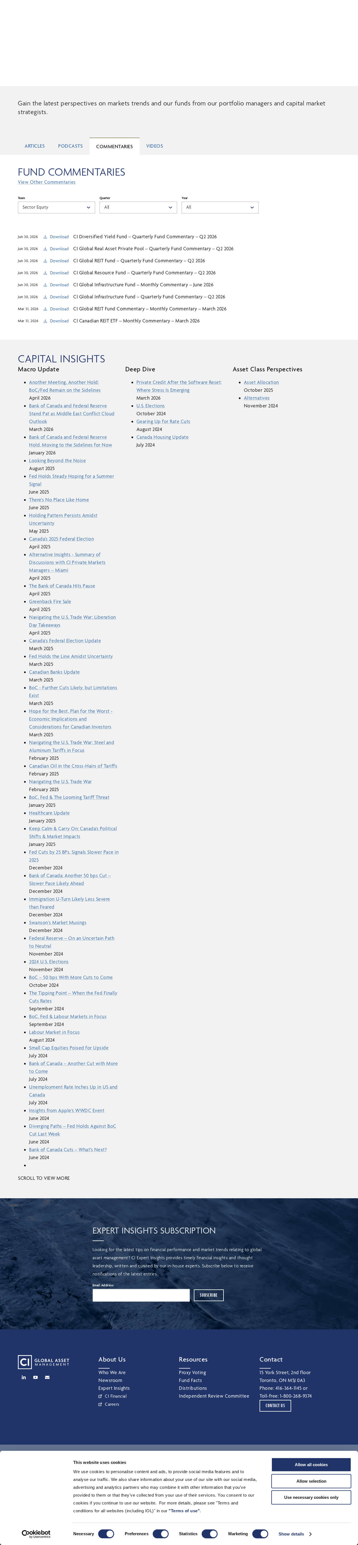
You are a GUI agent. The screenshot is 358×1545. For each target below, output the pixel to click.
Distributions (193, 1388)
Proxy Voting (192, 1372)
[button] (316, 9)
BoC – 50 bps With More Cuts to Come (71, 977)
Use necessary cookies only (311, 1497)
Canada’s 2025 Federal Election (61, 539)
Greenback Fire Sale (50, 601)
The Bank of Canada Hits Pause (62, 586)
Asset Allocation (261, 382)
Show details (291, 1534)
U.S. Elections (150, 406)
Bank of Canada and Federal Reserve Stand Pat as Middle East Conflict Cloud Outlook (72, 413)
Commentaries (114, 146)
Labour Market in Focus (54, 1032)
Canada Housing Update (162, 437)
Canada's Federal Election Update (65, 640)
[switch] (161, 1533)
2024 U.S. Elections (49, 961)
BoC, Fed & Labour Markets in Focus (68, 1016)
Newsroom (110, 1380)
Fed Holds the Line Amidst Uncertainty (71, 656)
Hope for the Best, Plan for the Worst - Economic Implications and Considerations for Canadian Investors (71, 719)
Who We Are (112, 1372)
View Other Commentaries (47, 182)
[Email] (47, 1377)
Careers (112, 1404)
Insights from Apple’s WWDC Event (66, 1110)
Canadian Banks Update (54, 672)
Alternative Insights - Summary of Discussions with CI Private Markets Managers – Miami (67, 562)
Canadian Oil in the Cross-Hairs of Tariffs (73, 766)
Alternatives (257, 398)
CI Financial (116, 1396)
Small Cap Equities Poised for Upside (69, 1048)
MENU (341, 10)
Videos (154, 146)
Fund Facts (190, 1380)
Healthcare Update (49, 813)
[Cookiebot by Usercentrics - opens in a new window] (36, 1534)
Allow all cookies (311, 1464)
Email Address (103, 1285)
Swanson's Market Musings (57, 922)
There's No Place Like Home (59, 500)
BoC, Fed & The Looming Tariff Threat (69, 797)
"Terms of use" (184, 1510)
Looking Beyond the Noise (57, 460)
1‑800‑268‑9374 (296, 1396)
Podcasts (70, 146)
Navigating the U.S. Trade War (60, 781)
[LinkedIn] (24, 1377)
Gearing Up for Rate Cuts (163, 421)
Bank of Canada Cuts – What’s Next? (68, 1149)
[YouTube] (35, 1377)
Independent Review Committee (214, 1396)
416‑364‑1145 (288, 1388)
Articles (35, 146)
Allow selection (311, 1481)
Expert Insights (114, 1388)
